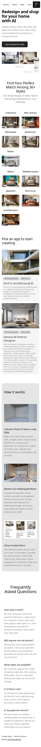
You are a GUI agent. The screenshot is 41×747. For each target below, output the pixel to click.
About (14, 4)
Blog (22, 4)
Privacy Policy (7, 736)
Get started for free (14, 44)
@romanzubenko (14, 739)
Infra (29, 4)
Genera (6, 4)
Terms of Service (20, 736)
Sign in (36, 4)
